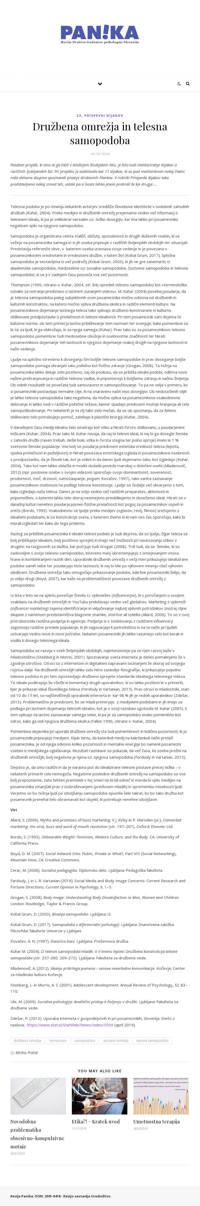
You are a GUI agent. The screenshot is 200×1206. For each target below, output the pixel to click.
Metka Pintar (27, 1052)
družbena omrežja (27, 1040)
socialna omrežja (115, 1040)
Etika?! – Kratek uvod (96, 1121)
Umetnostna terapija (156, 1121)
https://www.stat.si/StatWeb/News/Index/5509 (70, 1024)
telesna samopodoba (152, 1040)
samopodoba (84, 1040)
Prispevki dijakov (103, 115)
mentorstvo (57, 1040)
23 (79, 115)
